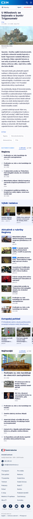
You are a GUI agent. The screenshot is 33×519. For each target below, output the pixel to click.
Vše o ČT (4, 500)
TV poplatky (5, 478)
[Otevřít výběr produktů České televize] (31, 2)
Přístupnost (23, 516)
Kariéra (19, 489)
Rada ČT (19, 485)
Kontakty (20, 500)
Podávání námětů (22, 493)
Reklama (20, 474)
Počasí (3, 489)
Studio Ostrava (21, 482)
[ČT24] (5, 2)
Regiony (5, 136)
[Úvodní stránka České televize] (9, 450)
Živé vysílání (5, 474)
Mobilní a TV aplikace (8, 496)
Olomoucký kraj (7, 140)
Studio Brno (21, 478)
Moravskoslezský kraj (17, 136)
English (3, 516)
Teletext (4, 482)
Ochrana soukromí (13, 516)
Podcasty (4, 485)
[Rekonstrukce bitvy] (16, 35)
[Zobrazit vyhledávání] (27, 2)
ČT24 (2, 22)
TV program (5, 471)
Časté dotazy (21, 496)
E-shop (3, 493)
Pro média (20, 471)
